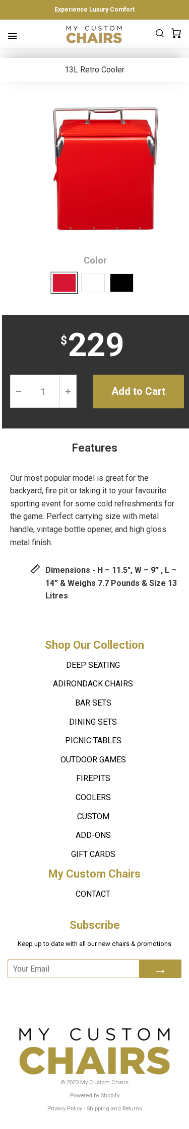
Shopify (110, 1095)
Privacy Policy (64, 1108)
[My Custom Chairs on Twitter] (101, 992)
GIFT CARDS (93, 854)
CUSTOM (93, 816)
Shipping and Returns (114, 1108)
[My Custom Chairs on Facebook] (76, 992)
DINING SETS (93, 722)
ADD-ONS (93, 835)
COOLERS (93, 797)
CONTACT (93, 894)
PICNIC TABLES (93, 740)
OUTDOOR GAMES (93, 759)
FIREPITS (93, 778)
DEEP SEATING (93, 665)
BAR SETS (93, 703)
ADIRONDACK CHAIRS (93, 683)
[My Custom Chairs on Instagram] (130, 992)
